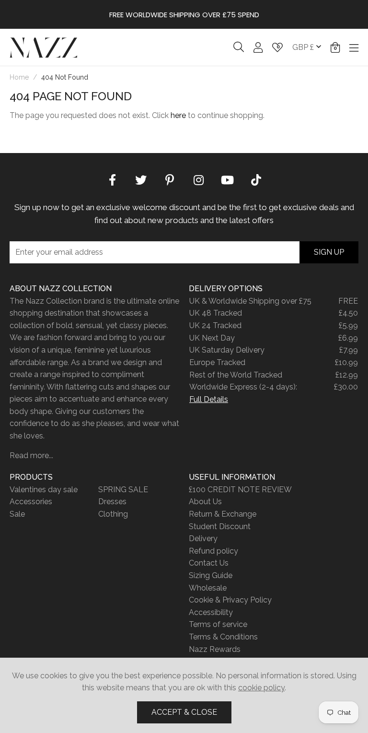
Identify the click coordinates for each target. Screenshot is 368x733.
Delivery (203, 538)
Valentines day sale (44, 489)
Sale (17, 514)
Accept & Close (184, 712)
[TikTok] (256, 179)
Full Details (208, 399)
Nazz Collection (43, 47)
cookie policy (261, 687)
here (178, 115)
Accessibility (211, 612)
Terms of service (218, 624)
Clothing (113, 514)
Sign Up (329, 252)
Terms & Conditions (223, 636)
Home (19, 77)
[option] (184, 14)
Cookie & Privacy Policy (230, 599)
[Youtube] (227, 179)
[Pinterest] (169, 179)
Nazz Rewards (215, 649)
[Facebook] (112, 179)
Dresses (112, 501)
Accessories (31, 501)
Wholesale (208, 587)
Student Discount (220, 526)
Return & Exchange (222, 514)
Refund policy (213, 551)
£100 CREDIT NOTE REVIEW (240, 489)
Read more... (31, 455)
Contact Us (209, 562)
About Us (205, 501)
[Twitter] (141, 179)
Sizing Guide (210, 575)
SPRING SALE (123, 489)
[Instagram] (198, 179)
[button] (335, 47)
